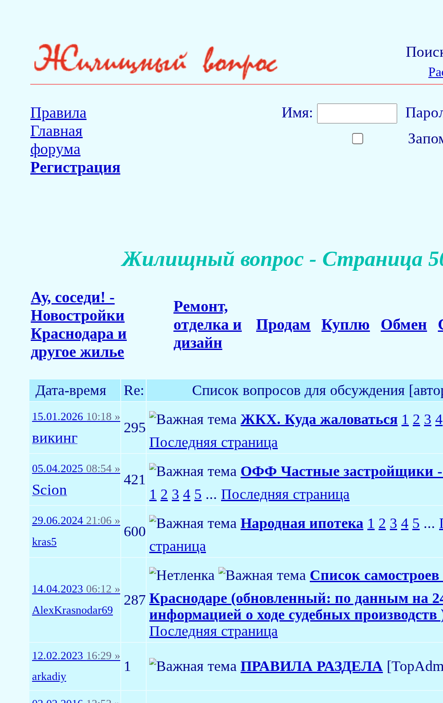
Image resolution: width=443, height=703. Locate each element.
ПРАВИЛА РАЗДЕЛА (312, 666)
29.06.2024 (76, 521)
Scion (49, 490)
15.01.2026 (76, 417)
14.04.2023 (76, 589)
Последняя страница (213, 442)
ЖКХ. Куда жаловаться (319, 419)
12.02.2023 (76, 656)
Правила (58, 112)
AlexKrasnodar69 (72, 610)
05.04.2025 (76, 469)
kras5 (44, 542)
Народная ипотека (302, 523)
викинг (54, 438)
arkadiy (49, 677)
